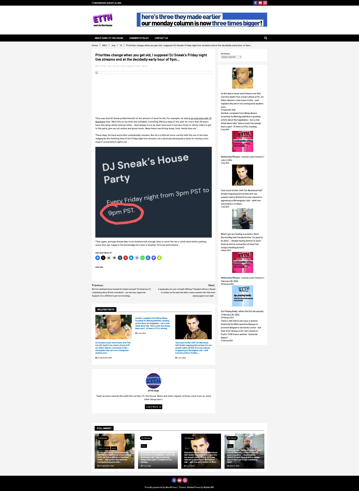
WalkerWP (208, 487)
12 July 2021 (115, 66)
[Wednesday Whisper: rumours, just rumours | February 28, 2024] (242, 263)
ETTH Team (102, 66)
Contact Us (161, 38)
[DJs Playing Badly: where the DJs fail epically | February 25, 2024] (242, 296)
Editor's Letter (103, 448)
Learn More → (153, 406)
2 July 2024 (181, 358)
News (124, 66)
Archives (225, 53)
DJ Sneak (136, 66)
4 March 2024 (234, 466)
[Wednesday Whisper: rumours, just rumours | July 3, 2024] (242, 142)
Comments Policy (139, 38)
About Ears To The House (109, 38)
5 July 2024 (141, 333)
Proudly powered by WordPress (161, 487)
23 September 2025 (104, 358)
